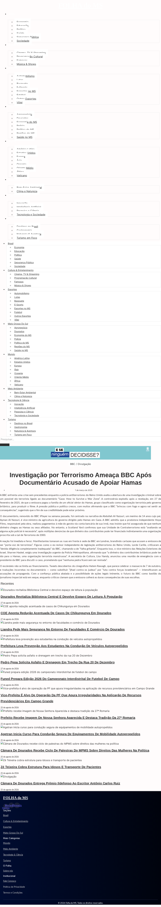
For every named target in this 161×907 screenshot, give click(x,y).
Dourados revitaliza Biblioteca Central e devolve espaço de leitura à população (61, 596)
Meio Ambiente (16, 179)
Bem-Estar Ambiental (29, 187)
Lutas (20, 79)
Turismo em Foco (27, 237)
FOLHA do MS (80, 5)
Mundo (12, 141)
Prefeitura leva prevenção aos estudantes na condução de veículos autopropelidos (64, 646)
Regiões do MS (26, 133)
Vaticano (22, 175)
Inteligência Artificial (29, 207)
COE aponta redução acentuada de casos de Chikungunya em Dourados (56, 613)
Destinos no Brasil (27, 226)
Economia (22, 21)
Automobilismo (26, 76)
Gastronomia (24, 230)
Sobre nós (8, 871)
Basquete (22, 83)
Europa (21, 156)
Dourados (22, 118)
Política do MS (25, 129)
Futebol (21, 94)
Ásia (19, 160)
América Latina (25, 149)
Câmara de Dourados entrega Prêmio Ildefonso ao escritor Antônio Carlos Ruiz (60, 783)
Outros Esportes (26, 98)
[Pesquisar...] (4, 445)
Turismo (13, 218)
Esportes (13, 68)
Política (21, 29)
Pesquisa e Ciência (28, 210)
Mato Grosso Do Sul (19, 106)
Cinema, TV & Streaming (31, 52)
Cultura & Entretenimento (22, 44)
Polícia (21, 125)
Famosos (22, 60)
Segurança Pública (28, 37)
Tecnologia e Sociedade (31, 214)
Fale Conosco (9, 881)
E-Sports (22, 87)
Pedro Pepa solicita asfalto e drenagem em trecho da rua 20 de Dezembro (58, 662)
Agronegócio (24, 114)
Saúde (20, 33)
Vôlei (19, 102)
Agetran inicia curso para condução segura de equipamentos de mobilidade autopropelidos (70, 734)
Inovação (22, 203)
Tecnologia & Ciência (19, 195)
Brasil (11, 14)
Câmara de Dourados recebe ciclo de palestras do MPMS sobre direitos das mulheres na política (75, 750)
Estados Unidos (26, 152)
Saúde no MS (24, 137)
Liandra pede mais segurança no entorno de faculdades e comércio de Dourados (63, 629)
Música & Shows (26, 64)
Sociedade (23, 40)
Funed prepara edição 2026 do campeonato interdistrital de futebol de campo (60, 679)
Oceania (21, 164)
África (20, 171)
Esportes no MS (26, 91)
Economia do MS (27, 122)
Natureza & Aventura (29, 234)
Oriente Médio (25, 168)
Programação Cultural (30, 56)
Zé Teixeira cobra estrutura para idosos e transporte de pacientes (51, 767)
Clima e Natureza (27, 191)
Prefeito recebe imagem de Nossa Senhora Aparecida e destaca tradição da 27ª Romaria (68, 717)
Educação (22, 25)
